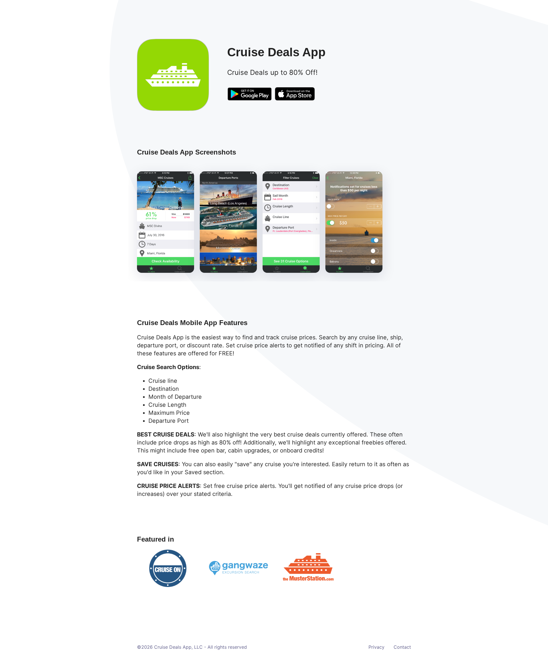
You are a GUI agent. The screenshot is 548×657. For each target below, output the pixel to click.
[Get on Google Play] (249, 95)
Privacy (376, 647)
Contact (402, 647)
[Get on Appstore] (295, 95)
